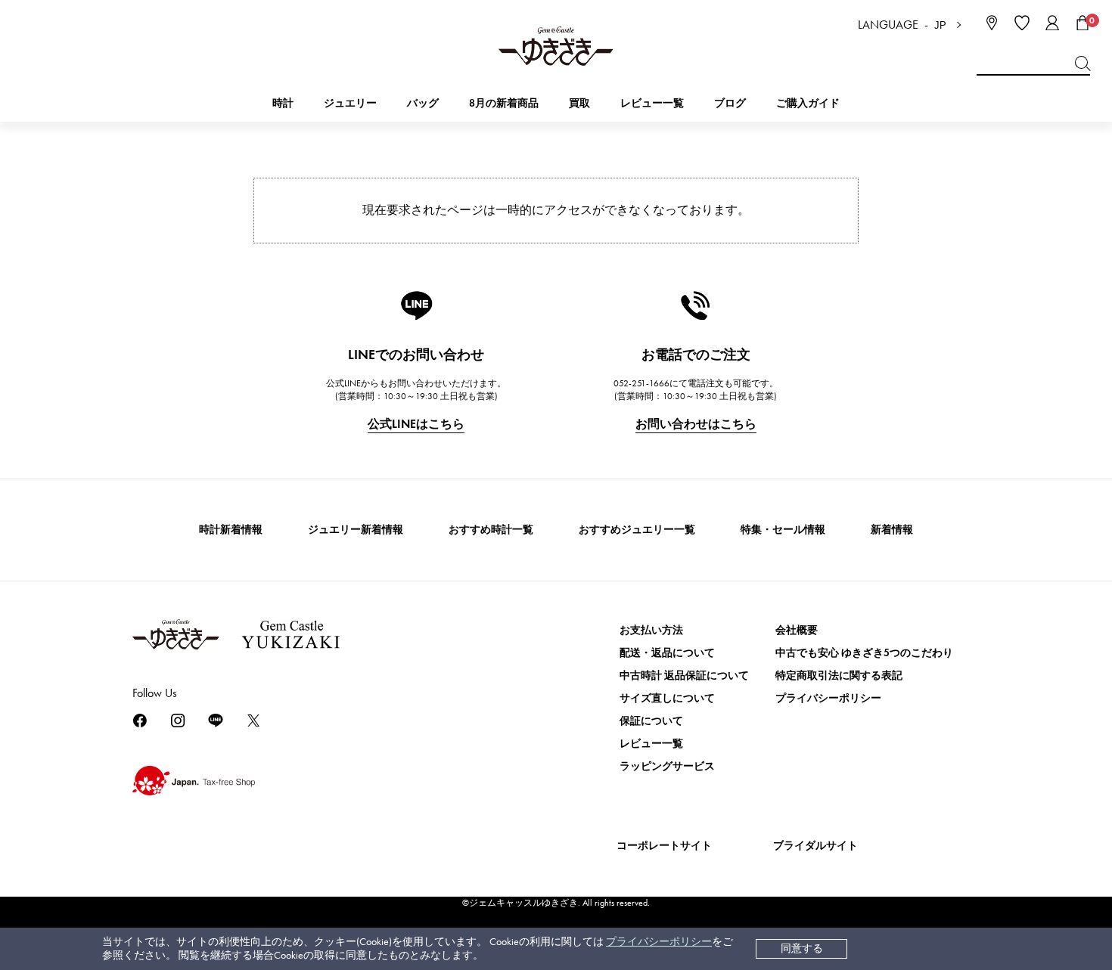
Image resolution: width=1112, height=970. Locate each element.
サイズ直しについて (667, 698)
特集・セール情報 (783, 529)
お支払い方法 (651, 630)
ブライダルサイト (815, 845)
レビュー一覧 (651, 743)
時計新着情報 (230, 529)
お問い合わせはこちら (695, 424)
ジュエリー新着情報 (355, 529)
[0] (1082, 22)
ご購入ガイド (808, 103)
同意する (802, 948)
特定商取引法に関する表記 (838, 675)
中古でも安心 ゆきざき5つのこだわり (864, 652)
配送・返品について (667, 652)
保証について (651, 720)
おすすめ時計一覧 (491, 529)
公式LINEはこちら (416, 424)
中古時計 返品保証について (684, 675)
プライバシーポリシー (659, 941)
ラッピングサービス (667, 766)
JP (940, 25)
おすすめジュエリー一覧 (637, 529)
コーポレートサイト (664, 845)
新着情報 (892, 529)
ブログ (730, 103)
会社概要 (796, 630)
